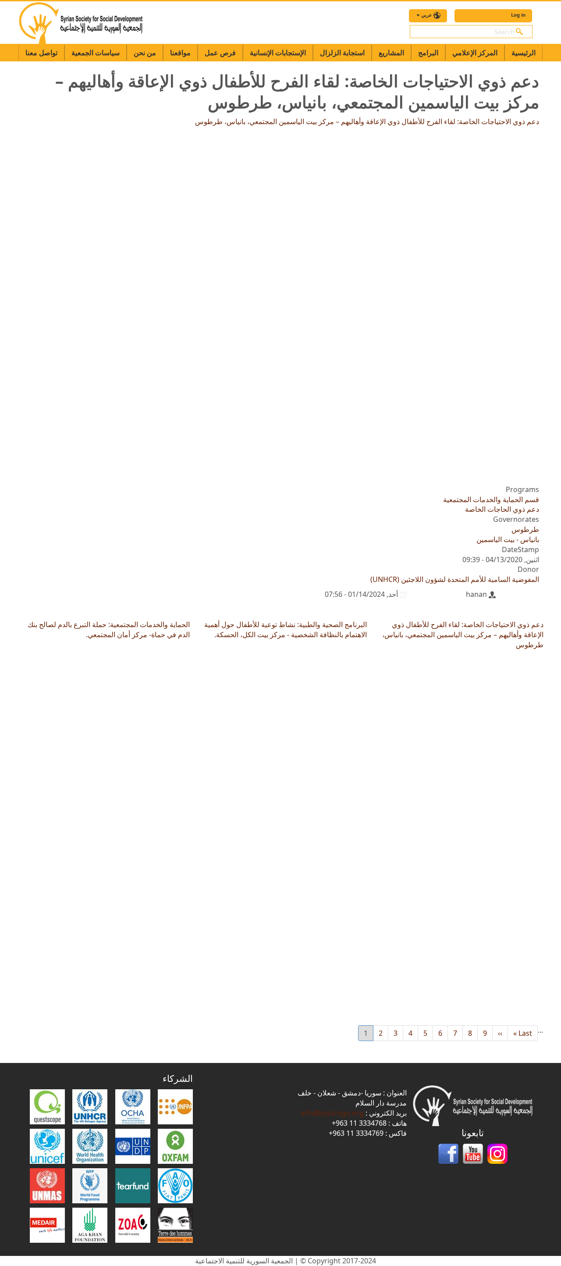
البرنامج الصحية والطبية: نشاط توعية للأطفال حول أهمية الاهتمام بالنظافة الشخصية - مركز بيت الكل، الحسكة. (285, 629)
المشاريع (391, 52)
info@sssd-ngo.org (332, 1113)
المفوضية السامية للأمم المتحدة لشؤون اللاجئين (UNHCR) (454, 579)
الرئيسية (523, 52)
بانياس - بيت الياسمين (507, 539)
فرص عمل (220, 52)
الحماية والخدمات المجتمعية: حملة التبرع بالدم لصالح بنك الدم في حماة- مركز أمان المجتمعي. (109, 629)
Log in (518, 14)
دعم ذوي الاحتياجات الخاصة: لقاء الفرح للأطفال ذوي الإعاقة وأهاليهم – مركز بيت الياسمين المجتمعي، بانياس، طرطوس (367, 121)
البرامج (428, 52)
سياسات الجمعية (95, 52)
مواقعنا (180, 52)
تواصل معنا (41, 52)
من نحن (145, 52)
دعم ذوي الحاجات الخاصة (502, 509)
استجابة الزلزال (342, 52)
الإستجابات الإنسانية (278, 52)
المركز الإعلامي (474, 52)
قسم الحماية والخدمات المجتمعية (491, 499)
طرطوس (525, 529)
